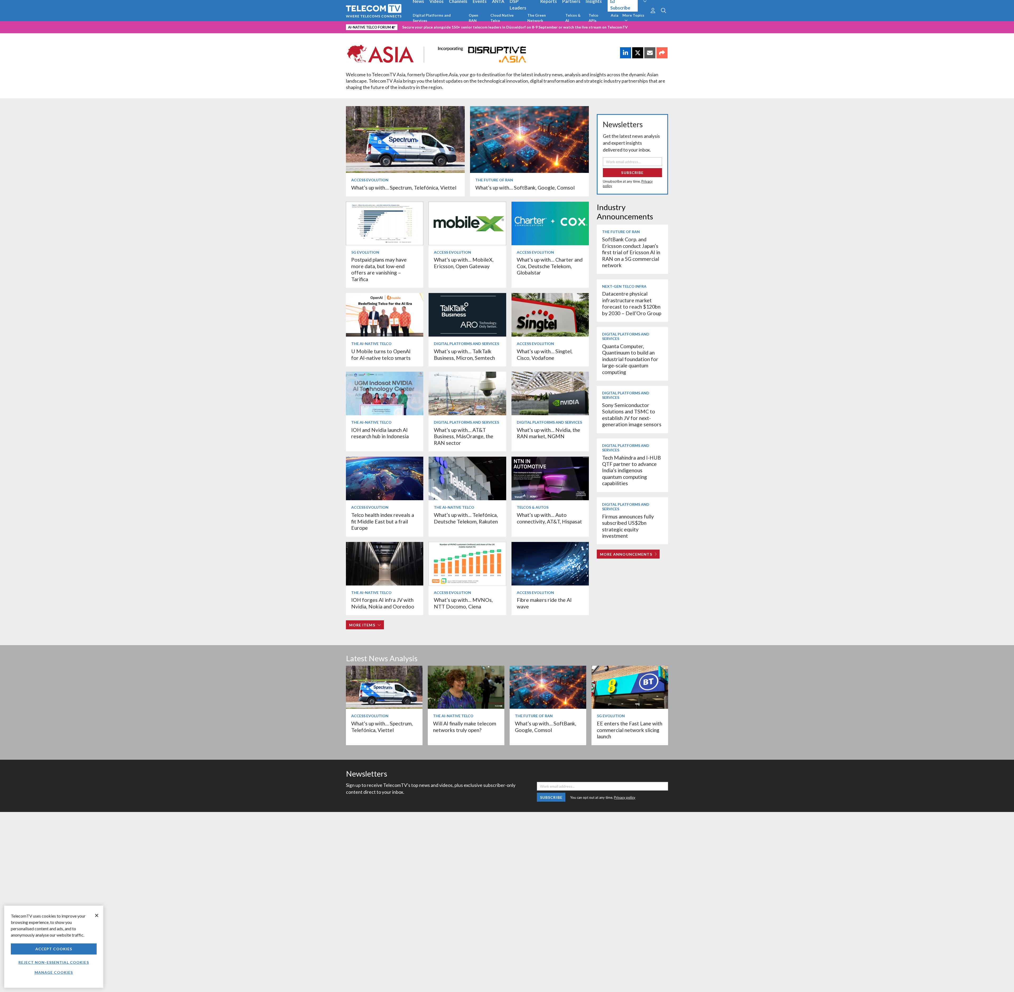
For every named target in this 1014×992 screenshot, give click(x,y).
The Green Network (536, 18)
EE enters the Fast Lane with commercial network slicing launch (629, 729)
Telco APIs (593, 18)
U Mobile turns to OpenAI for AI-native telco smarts (381, 354)
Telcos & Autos (532, 507)
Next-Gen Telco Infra (624, 286)
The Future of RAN (494, 180)
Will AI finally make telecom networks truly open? (464, 726)
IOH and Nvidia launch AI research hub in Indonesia (380, 433)
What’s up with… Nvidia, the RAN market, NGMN (548, 433)
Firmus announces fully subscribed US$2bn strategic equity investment (628, 526)
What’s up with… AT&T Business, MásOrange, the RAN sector (463, 436)
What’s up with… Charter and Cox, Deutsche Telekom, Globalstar (550, 266)
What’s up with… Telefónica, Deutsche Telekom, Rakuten (466, 518)
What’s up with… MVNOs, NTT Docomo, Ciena (463, 603)
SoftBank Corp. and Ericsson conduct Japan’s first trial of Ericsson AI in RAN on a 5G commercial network (631, 252)
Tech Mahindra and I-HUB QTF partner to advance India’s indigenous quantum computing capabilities (631, 470)
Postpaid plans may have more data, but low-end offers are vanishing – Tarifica (379, 269)
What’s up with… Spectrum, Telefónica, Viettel (403, 188)
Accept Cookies (53, 949)
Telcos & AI (573, 18)
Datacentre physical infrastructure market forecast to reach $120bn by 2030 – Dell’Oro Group (631, 303)
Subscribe (632, 172)
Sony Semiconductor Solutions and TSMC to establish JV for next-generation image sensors (631, 414)
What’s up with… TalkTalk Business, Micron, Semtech (464, 354)
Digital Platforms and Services (432, 18)
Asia (614, 15)
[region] (53, 947)
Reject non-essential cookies (53, 962)
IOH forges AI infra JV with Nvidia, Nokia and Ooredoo (382, 603)
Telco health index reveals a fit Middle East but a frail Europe (382, 521)
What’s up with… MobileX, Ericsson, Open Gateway (464, 263)
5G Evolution (365, 252)
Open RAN (473, 18)
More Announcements (626, 554)
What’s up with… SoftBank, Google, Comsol (525, 188)
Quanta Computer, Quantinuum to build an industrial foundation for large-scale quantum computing (630, 359)
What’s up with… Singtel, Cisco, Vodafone (544, 354)
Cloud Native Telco (502, 18)
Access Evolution (369, 180)
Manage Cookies (54, 972)
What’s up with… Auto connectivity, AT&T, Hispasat (549, 518)
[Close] (96, 915)
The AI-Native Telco (371, 343)
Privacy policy (624, 797)
